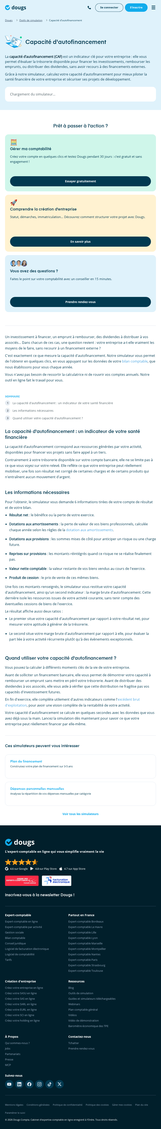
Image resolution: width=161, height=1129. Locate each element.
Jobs (7, 1048)
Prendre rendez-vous (81, 1048)
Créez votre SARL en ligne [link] (20, 1004)
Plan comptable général (83, 1009)
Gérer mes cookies (122, 1104)
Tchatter (73, 1043)
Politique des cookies (97, 1104)
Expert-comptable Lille (82, 932)
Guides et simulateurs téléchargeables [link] (92, 999)
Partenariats (12, 1054)
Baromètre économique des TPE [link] (88, 1026)
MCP (8, 1065)
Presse (9, 1059)
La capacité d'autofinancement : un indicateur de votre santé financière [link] (63, 403)
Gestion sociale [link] (14, 932)
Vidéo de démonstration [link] (83, 1020)
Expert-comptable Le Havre (85, 927)
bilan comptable (135, 361)
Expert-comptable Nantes (84, 954)
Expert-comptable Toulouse (85, 971)
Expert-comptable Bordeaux (86, 921)
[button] (80, 94)
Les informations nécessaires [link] (33, 411)
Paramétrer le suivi (15, 1112)
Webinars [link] (74, 1004)
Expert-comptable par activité (23, 927)
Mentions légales (14, 1104)
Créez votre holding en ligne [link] (22, 1020)
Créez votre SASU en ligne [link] (21, 993)
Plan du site (141, 1104)
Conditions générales (38, 1104)
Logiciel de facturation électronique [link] (27, 949)
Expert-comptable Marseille (85, 943)
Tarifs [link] (8, 960)
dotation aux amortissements (89, 530)
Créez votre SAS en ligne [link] (20, 999)
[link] (109, 7)
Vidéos (72, 1015)
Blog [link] (71, 988)
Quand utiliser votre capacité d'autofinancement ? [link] (48, 418)
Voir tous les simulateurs (80, 814)
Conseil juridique (15, 943)
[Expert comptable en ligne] (15, 7)
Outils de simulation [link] (80, 993)
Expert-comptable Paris (82, 960)
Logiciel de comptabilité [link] (19, 954)
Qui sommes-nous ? (17, 1043)
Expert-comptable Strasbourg (86, 965)
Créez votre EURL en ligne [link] (21, 1009)
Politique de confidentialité (67, 1104)
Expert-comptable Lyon (83, 938)
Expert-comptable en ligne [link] (21, 921)
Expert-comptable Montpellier (87, 949)
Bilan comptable (15, 938)
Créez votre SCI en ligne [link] (19, 1015)
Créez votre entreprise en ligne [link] (24, 988)
